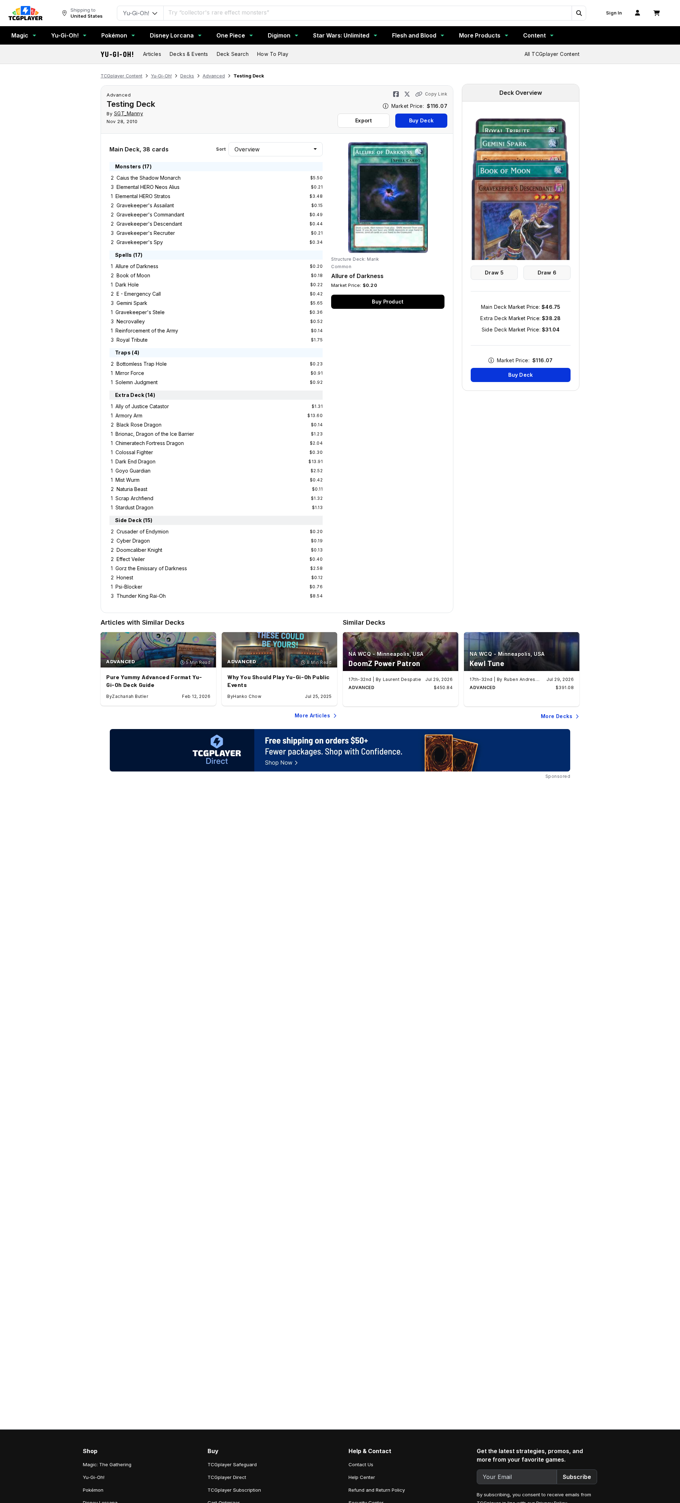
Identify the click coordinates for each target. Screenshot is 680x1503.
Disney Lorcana (172, 35)
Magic (19, 35)
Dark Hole (127, 285)
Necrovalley (131, 321)
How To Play (272, 54)
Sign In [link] (614, 13)
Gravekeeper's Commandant (150, 215)
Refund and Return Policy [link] (376, 1490)
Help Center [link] (361, 1477)
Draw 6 (547, 273)
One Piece (230, 35)
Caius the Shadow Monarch (149, 178)
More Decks (556, 716)
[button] (579, 13)
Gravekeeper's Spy (140, 242)
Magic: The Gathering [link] (107, 1464)
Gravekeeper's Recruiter (146, 233)
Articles (152, 54)
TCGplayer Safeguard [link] (232, 1464)
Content (534, 35)
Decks (187, 76)
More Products (479, 35)
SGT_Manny (128, 113)
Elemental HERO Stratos (142, 196)
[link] (25, 13)
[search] (368, 12)
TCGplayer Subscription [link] (234, 1490)
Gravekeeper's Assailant (145, 205)
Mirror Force (129, 373)
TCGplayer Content (121, 76)
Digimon (279, 35)
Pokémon (114, 35)
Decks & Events (189, 54)
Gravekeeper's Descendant (149, 224)
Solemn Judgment (136, 382)
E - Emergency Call (139, 294)
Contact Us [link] (360, 1464)
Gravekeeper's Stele (140, 312)
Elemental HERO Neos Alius (148, 187)
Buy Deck (421, 120)
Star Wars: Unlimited (341, 35)
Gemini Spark (132, 303)
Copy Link (436, 94)
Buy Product (387, 302)
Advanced (214, 76)
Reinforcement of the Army (146, 331)
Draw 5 (494, 273)
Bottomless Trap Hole (142, 364)
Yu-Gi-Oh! (65, 35)
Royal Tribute (132, 340)
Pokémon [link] (93, 1490)
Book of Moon (133, 275)
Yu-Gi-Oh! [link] (93, 1477)
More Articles (312, 715)
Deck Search (233, 54)
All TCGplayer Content (552, 54)
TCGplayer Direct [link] (227, 1477)
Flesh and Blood (414, 35)
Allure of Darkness (136, 266)
